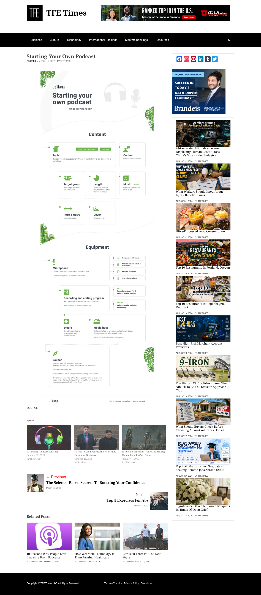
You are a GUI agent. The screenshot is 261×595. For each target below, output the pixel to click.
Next (142, 494)
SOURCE (32, 408)
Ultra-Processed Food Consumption (200, 231)
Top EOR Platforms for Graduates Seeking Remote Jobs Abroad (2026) (200, 468)
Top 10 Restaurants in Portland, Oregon (203, 268)
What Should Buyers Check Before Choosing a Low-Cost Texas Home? (200, 428)
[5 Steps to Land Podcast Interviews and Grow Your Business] (96, 437)
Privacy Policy (132, 583)
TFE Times (65, 61)
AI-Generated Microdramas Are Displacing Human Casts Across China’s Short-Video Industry (198, 152)
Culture (54, 40)
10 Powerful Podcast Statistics (42, 451)
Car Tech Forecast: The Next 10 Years (144, 555)
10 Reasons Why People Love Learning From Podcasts (46, 555)
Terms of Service (113, 583)
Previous (56, 477)
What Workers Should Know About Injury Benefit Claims (199, 193)
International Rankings (103, 40)
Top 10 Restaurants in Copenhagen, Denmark (200, 305)
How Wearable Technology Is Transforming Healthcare (95, 555)
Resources (162, 40)
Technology (74, 40)
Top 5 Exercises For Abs (127, 500)
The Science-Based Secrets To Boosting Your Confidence (96, 482)
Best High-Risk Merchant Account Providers (199, 345)
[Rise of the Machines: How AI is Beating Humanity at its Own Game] (144, 437)
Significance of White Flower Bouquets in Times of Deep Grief (203, 508)
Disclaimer (146, 583)
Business (36, 40)
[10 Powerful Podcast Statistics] (49, 437)
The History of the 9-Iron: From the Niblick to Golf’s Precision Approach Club (201, 387)
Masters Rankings (136, 40)
